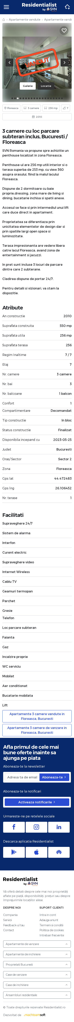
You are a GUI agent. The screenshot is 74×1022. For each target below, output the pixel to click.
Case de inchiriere (17, 985)
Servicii (7, 920)
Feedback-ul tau (13, 925)
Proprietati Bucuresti (19, 964)
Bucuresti (53, 136)
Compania (10, 915)
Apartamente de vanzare (22, 944)
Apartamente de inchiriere (23, 954)
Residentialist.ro (39, 7)
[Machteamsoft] (35, 1015)
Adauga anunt (48, 920)
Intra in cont (47, 915)
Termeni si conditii (51, 925)
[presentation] (9, 62)
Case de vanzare (16, 974)
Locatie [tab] (46, 85)
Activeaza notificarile (35, 802)
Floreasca (13, 142)
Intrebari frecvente (51, 935)
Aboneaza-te (53, 777)
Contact (8, 930)
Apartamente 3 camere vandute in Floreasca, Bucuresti (37, 716)
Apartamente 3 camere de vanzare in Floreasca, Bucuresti (37, 730)
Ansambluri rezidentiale (21, 995)
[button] (12, 98)
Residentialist (20, 881)
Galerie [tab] (28, 85)
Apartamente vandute (24, 19)
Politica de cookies (51, 930)
